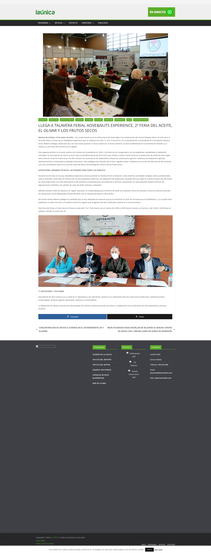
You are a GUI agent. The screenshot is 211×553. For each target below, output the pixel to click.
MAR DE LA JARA (99, 383)
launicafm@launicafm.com (161, 373)
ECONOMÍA (98, 120)
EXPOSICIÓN (108, 120)
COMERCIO (79, 120)
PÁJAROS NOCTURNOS (102, 370)
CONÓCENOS (86, 23)
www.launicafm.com (163, 378)
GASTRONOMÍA (119, 120)
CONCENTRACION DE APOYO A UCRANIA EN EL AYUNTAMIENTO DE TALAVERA (71, 329)
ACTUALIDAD (43, 120)
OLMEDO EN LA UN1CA (102, 354)
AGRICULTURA (54, 120)
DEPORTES (73, 23)
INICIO (144, 545)
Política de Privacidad (44, 543)
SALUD (129, 120)
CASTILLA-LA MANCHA (67, 120)
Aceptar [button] (149, 549)
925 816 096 (163, 365)
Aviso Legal (40, 540)
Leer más (158, 549)
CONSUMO (89, 120)
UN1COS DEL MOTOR (101, 365)
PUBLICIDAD (103, 23)
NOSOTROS (171, 545)
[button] (49, 23)
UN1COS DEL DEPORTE (102, 359)
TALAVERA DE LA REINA (141, 120)
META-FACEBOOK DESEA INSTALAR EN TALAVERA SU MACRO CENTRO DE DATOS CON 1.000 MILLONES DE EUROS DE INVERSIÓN (139, 329)
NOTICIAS (58, 23)
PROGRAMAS (43, 23)
